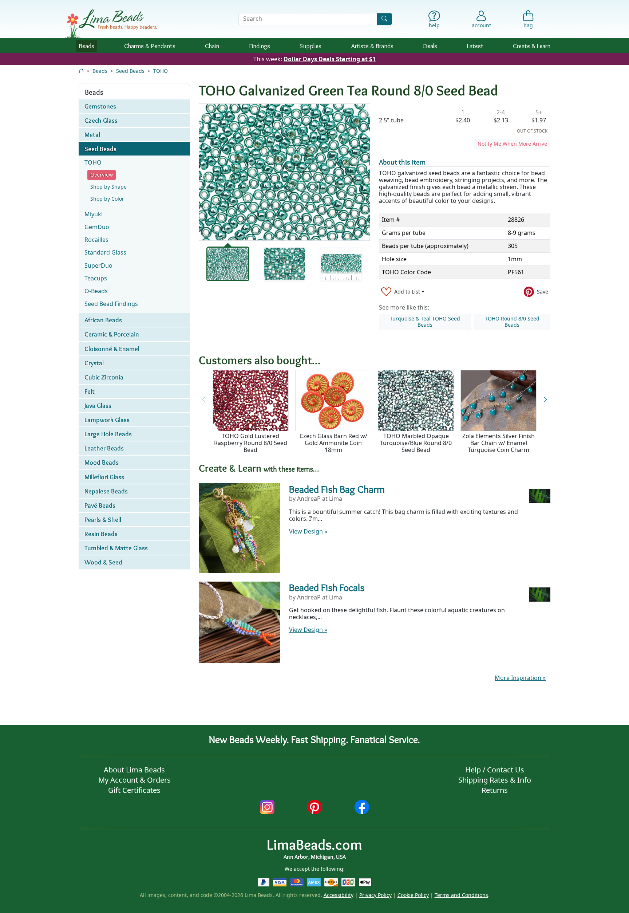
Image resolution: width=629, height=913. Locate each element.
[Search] (384, 19)
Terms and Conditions (461, 895)
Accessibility (338, 895)
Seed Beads (130, 70)
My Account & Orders (134, 780)
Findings (259, 46)
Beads (86, 46)
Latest (475, 46)
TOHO (160, 70)
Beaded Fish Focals (326, 587)
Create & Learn (531, 46)
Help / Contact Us (494, 770)
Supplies (310, 46)
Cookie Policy (413, 895)
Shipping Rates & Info (494, 780)
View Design (308, 531)
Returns (495, 790)
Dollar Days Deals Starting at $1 (330, 59)
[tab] (227, 264)
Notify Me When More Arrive (512, 143)
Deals (430, 46)
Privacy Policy (375, 895)
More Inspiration (520, 678)
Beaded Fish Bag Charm (337, 489)
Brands (372, 46)
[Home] (81, 70)
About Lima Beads (134, 770)
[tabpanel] (284, 172)
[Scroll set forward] (545, 399)
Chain (212, 46)
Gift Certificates (134, 790)
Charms (149, 46)
